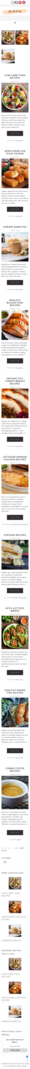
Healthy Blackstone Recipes (15, 303)
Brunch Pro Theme (18, 1066)
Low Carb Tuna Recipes (15, 76)
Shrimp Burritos (15, 227)
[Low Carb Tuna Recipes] (8, 44)
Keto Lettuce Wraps (15, 609)
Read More (15, 133)
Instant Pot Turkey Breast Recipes (15, 381)
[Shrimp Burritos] (8, 63)
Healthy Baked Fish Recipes (15, 691)
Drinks (19, 839)
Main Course (19, 140)
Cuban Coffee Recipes (15, 769)
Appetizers (19, 216)
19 (16, 848)
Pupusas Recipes (15, 535)
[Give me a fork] (15, 15)
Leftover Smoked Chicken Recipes (15, 458)
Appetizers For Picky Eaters (15, 152)
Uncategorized (23, 524)
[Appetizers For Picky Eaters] (21, 44)
